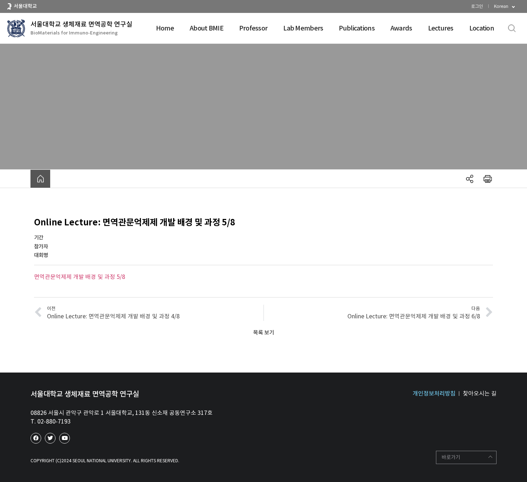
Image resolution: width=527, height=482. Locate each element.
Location (481, 28)
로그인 (477, 6)
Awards (401, 28)
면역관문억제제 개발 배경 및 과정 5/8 (79, 276)
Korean (501, 6)
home (40, 179)
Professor (253, 28)
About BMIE (206, 28)
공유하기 (470, 179)
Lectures (441, 28)
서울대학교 (25, 6)
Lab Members (303, 28)
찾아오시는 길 (480, 393)
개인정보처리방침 (434, 393)
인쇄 (488, 179)
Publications (356, 28)
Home (165, 28)
